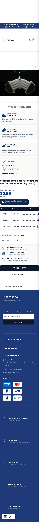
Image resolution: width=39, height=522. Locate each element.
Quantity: (5, 240)
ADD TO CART (21, 268)
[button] (19, 286)
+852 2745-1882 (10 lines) (13, 369)
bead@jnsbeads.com (12, 373)
